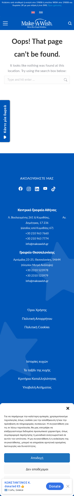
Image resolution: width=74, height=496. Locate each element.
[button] (68, 408)
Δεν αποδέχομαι (37, 469)
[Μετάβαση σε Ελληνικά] (41, 12)
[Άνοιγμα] (5, 23)
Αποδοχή (37, 458)
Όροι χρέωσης (55, 5)
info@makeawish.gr (37, 244)
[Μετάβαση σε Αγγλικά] (33, 12)
